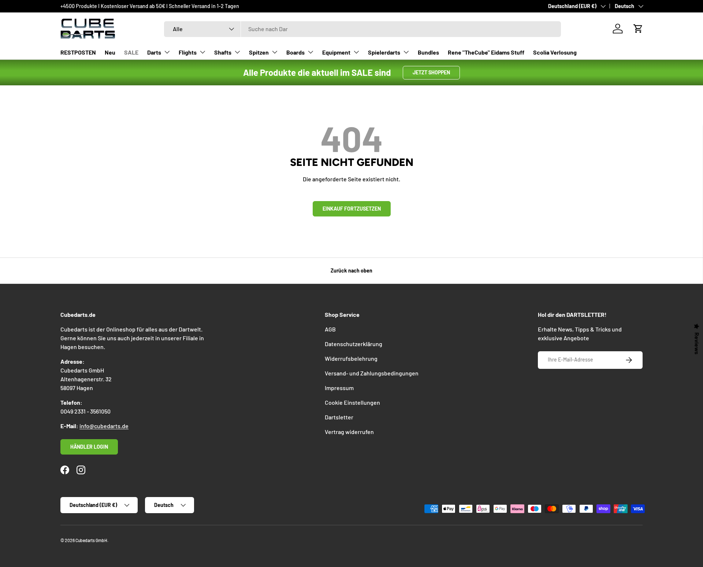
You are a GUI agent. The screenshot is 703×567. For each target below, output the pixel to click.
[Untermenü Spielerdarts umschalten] (406, 52)
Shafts (222, 52)
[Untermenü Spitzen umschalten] (274, 52)
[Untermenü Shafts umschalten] (237, 52)
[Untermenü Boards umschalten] (310, 52)
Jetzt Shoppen (431, 72)
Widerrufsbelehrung (351, 358)
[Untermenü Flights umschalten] (202, 52)
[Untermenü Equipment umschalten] (356, 52)
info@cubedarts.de (104, 425)
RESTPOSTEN (78, 52)
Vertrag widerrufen (349, 431)
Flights (188, 52)
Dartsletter (339, 417)
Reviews (697, 343)
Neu (110, 52)
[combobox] (362, 29)
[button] (638, 29)
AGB (330, 329)
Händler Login (89, 447)
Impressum (339, 387)
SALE (131, 52)
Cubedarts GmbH (91, 540)
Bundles (428, 52)
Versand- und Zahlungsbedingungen (372, 373)
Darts (154, 52)
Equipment (336, 52)
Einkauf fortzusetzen (352, 208)
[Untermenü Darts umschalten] (167, 52)
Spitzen (259, 52)
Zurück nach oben (351, 270)
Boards (295, 52)
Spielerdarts (384, 52)
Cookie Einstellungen (352, 402)
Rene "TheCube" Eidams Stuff (486, 52)
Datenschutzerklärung (353, 343)
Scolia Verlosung (555, 52)
